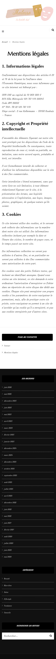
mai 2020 (7, 557)
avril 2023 (8, 496)
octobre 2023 (9, 469)
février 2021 (9, 530)
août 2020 (8, 536)
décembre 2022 (10, 502)
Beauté (7, 578)
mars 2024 (8, 455)
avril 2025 (8, 421)
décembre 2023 (10, 462)
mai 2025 (7, 414)
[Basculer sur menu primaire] (3, 31)
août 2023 (8, 482)
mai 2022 (7, 516)
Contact (7, 346)
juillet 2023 (8, 489)
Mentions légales (11, 352)
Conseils (7, 612)
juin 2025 (8, 407)
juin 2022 (7, 509)
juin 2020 (8, 550)
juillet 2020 (8, 543)
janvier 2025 (9, 441)
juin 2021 (7, 523)
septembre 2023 (10, 475)
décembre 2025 (10, 401)
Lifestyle (7, 599)
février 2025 (9, 435)
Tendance (8, 606)
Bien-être (8, 585)
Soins (6, 592)
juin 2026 (8, 387)
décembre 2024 (10, 448)
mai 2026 (7, 394)
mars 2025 (8, 428)
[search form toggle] (53, 30)
